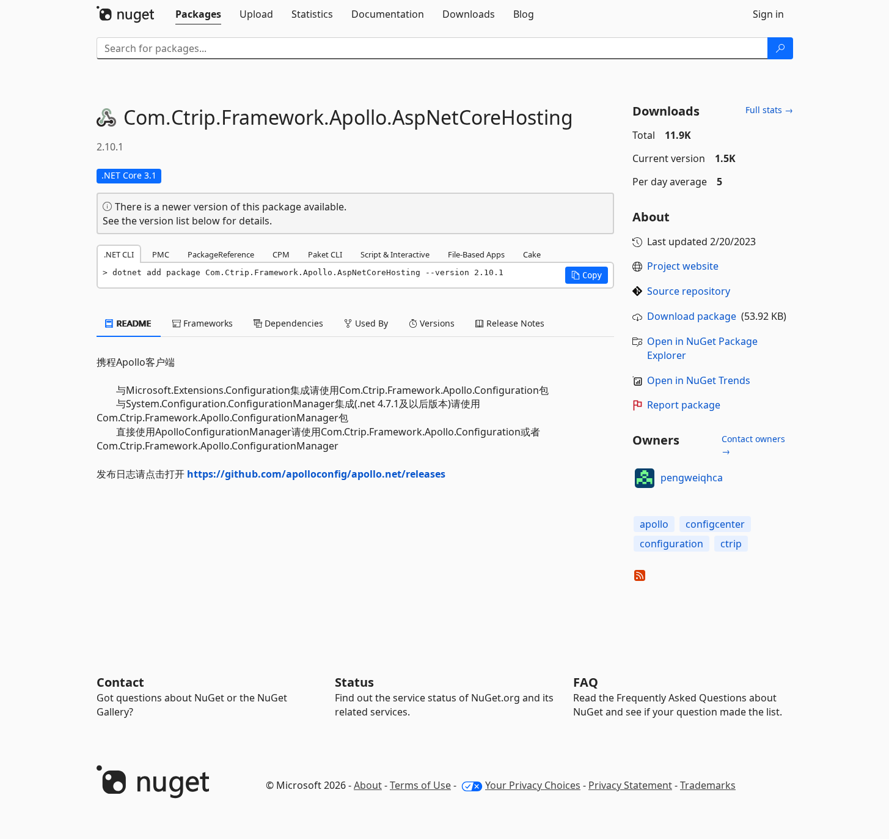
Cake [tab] (532, 254)
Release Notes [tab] (514, 323)
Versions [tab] (436, 323)
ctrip (731, 543)
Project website (683, 266)
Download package (691, 316)
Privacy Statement (630, 785)
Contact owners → (753, 445)
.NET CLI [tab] (119, 254)
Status (354, 682)
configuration (671, 543)
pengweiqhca (691, 477)
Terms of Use (420, 785)
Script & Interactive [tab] (395, 254)
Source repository (688, 291)
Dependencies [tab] (292, 323)
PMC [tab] (160, 254)
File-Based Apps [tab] (476, 254)
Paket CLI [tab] (325, 254)
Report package (683, 405)
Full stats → (769, 110)
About (368, 785)
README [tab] (133, 323)
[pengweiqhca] (645, 478)
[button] (586, 275)
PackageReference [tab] (221, 254)
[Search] (780, 48)
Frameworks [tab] (207, 323)
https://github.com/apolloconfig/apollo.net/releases (316, 474)
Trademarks (708, 785)
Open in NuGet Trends (698, 380)
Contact (120, 682)
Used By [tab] (370, 323)
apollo (654, 524)
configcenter (715, 524)
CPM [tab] (281, 254)
